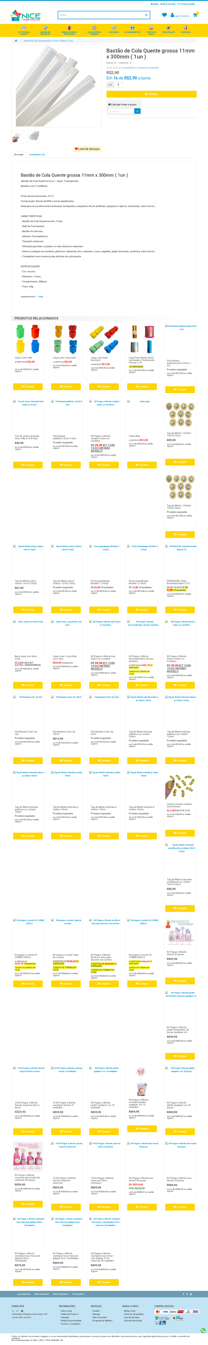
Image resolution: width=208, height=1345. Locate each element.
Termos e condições (70, 1324)
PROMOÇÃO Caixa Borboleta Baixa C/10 (178, 582)
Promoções (78, 1294)
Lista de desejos (89, 149)
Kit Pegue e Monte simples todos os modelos (100, 438)
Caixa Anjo (134, 436)
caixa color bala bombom (99, 359)
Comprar (152, 94)
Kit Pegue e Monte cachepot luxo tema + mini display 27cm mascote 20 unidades (102, 1257)
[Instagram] (187, 1294)
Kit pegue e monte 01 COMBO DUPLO (26, 956)
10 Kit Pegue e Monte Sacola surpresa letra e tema (27, 1105)
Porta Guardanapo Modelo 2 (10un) (138, 582)
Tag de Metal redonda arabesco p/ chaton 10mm (140, 734)
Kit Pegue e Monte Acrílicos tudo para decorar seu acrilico (101, 957)
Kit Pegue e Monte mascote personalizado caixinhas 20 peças (27, 1177)
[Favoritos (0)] (164, 16)
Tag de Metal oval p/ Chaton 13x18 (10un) (64, 582)
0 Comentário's (129, 68)
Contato (96, 1311)
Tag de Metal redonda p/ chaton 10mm (66, 808)
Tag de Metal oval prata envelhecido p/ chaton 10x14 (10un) (179, 882)
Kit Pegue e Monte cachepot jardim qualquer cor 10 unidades (138, 1103)
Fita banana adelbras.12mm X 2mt (64, 437)
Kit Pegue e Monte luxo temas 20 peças (179, 1179)
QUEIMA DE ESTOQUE (45, 33)
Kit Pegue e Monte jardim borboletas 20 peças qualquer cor (178, 1030)
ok (137, 111)
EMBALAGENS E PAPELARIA (69, 33)
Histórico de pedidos (134, 1314)
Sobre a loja (66, 1311)
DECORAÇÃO (168, 32)
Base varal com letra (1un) (26, 657)
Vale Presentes (99, 1317)
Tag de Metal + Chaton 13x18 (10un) (179, 506)
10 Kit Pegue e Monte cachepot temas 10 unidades (64, 1105)
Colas (40, 296)
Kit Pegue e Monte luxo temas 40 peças (141, 1179)
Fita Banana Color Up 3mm (102, 733)
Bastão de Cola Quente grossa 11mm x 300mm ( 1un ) (48, 41)
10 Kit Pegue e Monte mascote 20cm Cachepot (102, 1180)
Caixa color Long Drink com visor (65, 657)
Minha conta (129, 1311)
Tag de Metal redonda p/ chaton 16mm (142, 808)
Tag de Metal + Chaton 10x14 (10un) (179, 434)
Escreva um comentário (148, 68)
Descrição (19, 154)
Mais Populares (60, 1294)
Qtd (110, 85)
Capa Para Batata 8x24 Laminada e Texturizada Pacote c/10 (141, 360)
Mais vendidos (41, 1294)
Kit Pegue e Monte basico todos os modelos (176, 659)
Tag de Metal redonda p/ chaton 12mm (104, 808)
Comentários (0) (37, 154)
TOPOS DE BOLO (151, 33)
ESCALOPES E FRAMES (94, 33)
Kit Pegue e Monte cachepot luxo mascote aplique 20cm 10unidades (27, 1257)
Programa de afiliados (102, 1321)
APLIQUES (114, 32)
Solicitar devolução (133, 1321)
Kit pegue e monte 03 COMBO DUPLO (140, 956)
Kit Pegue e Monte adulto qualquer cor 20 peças (179, 1105)
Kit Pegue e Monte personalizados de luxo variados (141, 659)
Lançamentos (24, 1294)
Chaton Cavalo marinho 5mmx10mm (179, 805)
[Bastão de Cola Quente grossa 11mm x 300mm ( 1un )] (56, 86)
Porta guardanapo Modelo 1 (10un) (100, 582)
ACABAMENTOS (132, 32)
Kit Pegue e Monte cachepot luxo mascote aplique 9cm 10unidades (65, 1256)
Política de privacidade (71, 1321)
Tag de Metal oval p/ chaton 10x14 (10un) (26, 582)
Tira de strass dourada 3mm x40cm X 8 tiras (27, 437)
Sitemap (96, 1314)
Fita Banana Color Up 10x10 (64, 733)
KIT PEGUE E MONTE (24, 33)
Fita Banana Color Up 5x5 (26, 733)
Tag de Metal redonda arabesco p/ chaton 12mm (178, 734)
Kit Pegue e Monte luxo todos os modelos (103, 657)
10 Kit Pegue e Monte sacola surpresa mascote (64, 1180)
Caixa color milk (23, 357)
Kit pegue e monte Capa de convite (65, 956)
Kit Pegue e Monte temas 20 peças (176, 953)
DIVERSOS (186, 32)
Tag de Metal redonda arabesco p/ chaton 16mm (26, 809)
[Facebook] (183, 1294)
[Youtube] (191, 1294)
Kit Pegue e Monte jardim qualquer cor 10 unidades (103, 1105)
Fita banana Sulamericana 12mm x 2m (179, 363)
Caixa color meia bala (64, 357)
